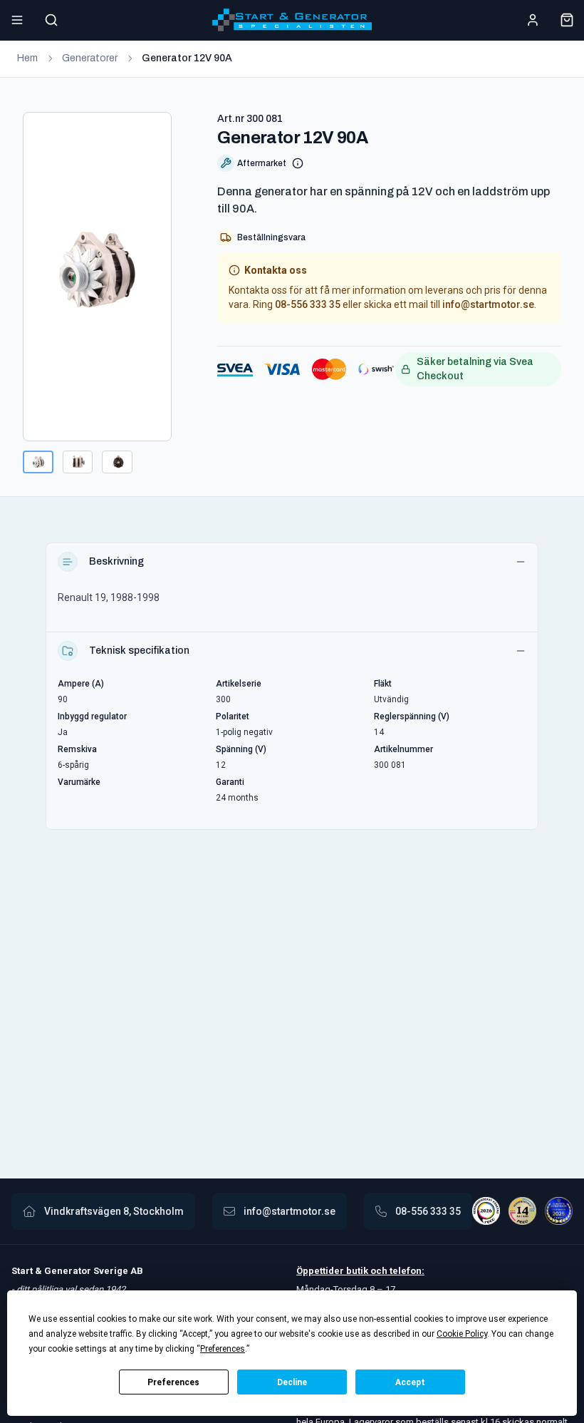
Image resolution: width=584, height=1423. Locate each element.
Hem (27, 58)
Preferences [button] (222, 1349)
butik (357, 1270)
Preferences (173, 1382)
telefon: (405, 1270)
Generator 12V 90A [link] (187, 58)
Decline (292, 1382)
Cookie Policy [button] (462, 1334)
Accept (410, 1382)
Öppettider (321, 1270)
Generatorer (90, 58)
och (377, 1270)
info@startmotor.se (488, 304)
